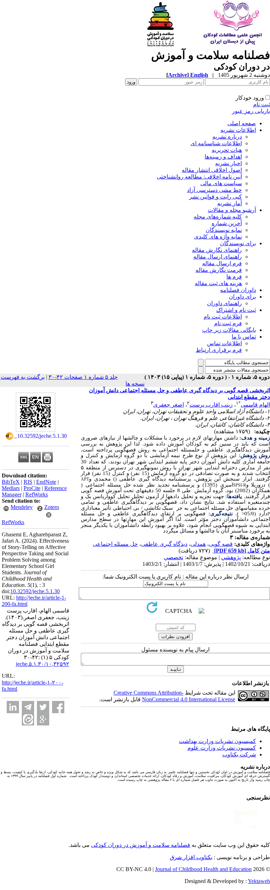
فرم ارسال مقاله (222, 263)
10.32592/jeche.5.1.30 (35, 591)
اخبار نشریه (228, 163)
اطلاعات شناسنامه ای (216, 143)
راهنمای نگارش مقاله (217, 250)
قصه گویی (221, 544)
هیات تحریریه (227, 150)
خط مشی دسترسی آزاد (214, 190)
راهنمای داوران (224, 303)
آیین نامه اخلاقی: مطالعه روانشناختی (199, 177)
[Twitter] (43, 707)
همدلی (198, 544)
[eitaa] (28, 719)
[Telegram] (28, 707)
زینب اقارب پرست (211, 405)
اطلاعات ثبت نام (223, 317)
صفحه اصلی (241, 123)
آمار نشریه (229, 203)
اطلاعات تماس (224, 343)
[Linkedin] (13, 707)
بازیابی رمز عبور (251, 111)
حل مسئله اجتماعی (115, 544)
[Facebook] (58, 707)
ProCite (32, 488)
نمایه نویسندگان (224, 230)
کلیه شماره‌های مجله (218, 217)
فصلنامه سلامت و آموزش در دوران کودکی (140, 845)
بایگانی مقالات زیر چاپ (229, 330)
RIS (28, 482)
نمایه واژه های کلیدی (218, 237)
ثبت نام (261, 104)
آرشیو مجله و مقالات (232, 210)
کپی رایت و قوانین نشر (215, 197)
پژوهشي (231, 557)
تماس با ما (244, 337)
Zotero (51, 507)
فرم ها (234, 277)
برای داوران (242, 297)
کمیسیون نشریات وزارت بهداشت (217, 741)
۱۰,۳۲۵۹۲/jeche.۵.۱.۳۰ (42, 664)
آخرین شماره (227, 223)
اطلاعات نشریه (238, 130)
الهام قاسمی (255, 405)
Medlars (11, 488)
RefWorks (36, 494)
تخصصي (173, 557)
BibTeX (11, 482)
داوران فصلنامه (238, 290)
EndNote (46, 482)
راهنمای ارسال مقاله (217, 257)
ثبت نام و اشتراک (236, 310)
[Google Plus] (43, 719)
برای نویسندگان (238, 243)
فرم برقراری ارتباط (219, 350)
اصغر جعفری (168, 405)
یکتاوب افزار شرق (191, 857)
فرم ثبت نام (228, 323)
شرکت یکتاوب (239, 754)
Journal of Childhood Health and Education (203, 869)
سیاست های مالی (221, 183)
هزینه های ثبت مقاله (218, 283)
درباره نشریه (227, 137)
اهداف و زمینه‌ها (223, 157)
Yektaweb (259, 881)
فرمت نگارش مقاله (218, 270)
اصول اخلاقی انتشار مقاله (212, 170)
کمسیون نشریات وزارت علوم (221, 748)
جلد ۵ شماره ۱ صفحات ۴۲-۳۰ (83, 377)
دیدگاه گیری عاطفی (164, 544)
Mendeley (22, 507)
